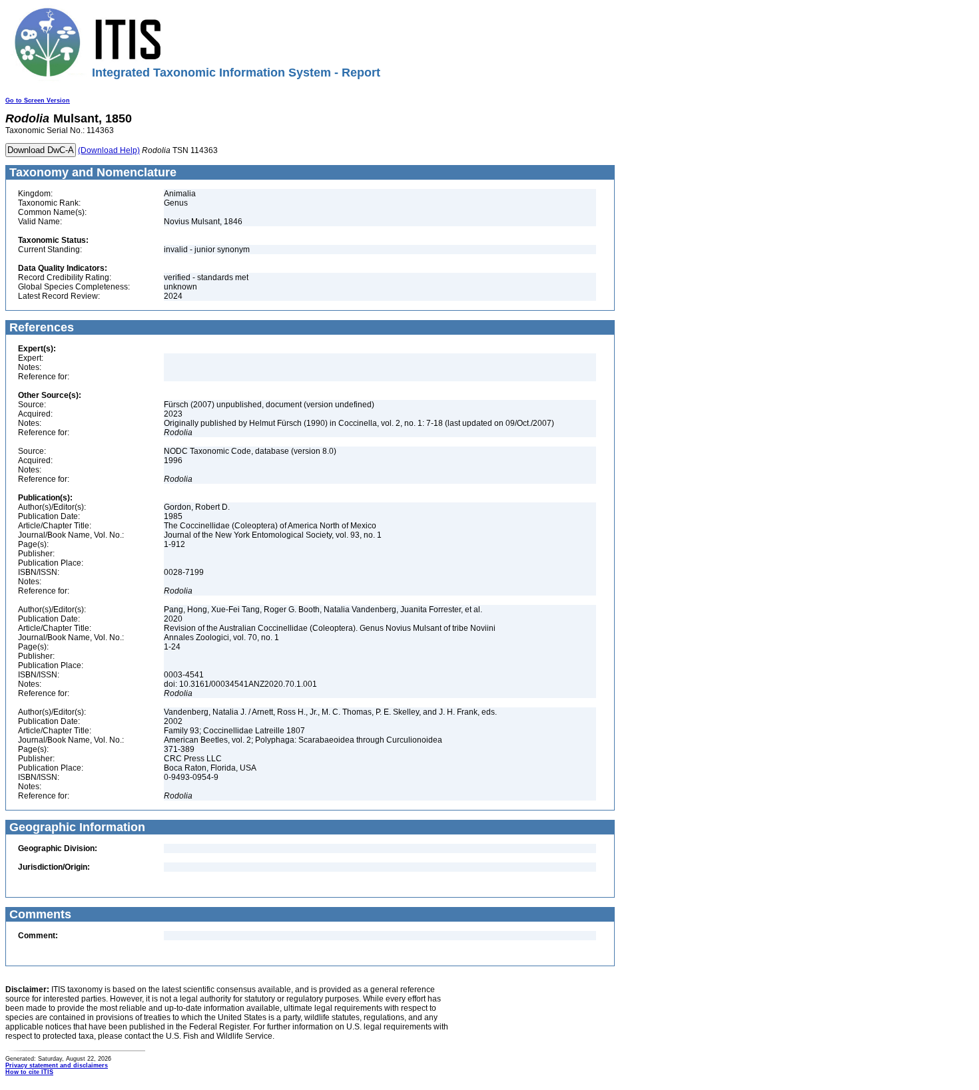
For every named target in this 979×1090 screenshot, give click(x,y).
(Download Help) (109, 150)
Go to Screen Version (37, 100)
